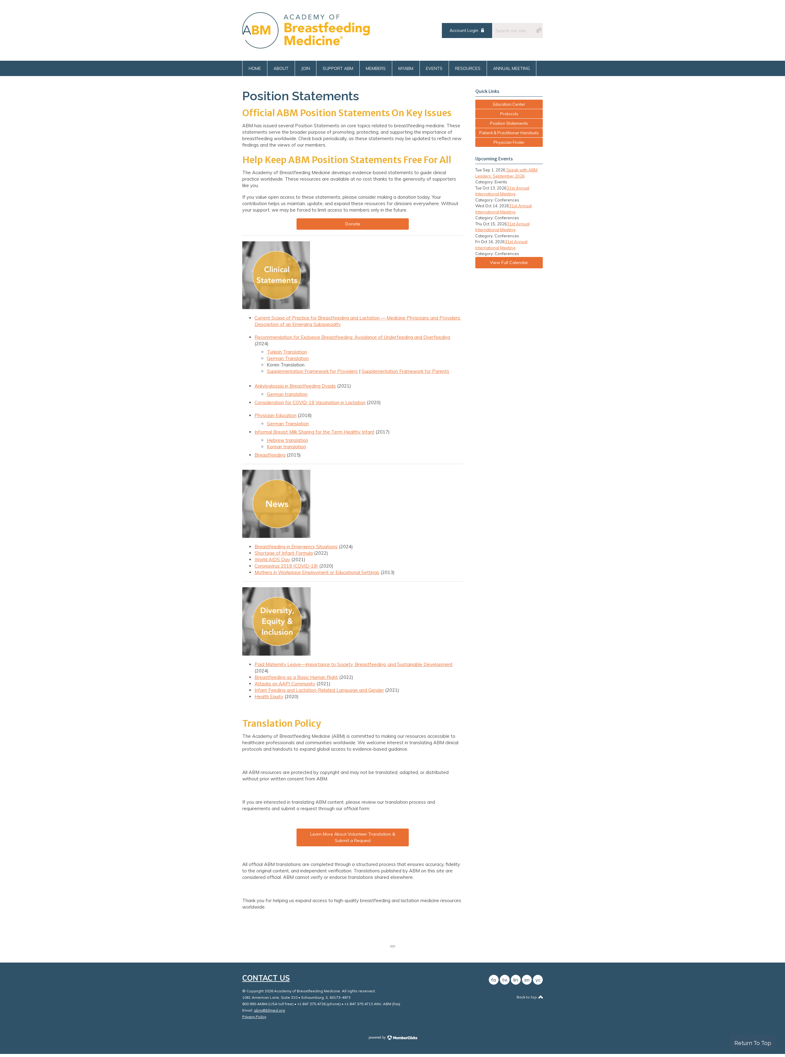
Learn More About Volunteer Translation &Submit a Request (352, 837)
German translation (287, 394)
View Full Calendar (509, 262)
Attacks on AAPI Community (285, 684)
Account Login (464, 30)
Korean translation (286, 447)
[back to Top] (392, 946)
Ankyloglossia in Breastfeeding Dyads (295, 386)
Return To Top (752, 1043)
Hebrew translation (287, 440)
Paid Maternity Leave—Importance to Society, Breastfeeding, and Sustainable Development (354, 664)
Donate (352, 224)
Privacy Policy (254, 1016)
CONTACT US (266, 977)
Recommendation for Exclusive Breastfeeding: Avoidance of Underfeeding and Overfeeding (352, 337)
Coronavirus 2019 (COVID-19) (286, 566)
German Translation (288, 358)
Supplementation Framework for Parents (405, 371)
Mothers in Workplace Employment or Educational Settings (317, 572)
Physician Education (276, 415)
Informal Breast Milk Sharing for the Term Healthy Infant (314, 432)
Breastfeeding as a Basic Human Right (296, 677)
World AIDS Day (272, 559)
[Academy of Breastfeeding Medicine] (306, 47)
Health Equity (269, 696)
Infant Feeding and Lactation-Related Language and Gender (319, 690)
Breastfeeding (270, 455)
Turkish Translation (287, 352)
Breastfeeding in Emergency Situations (296, 547)
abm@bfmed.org (269, 1010)
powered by (378, 1037)
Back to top (527, 997)
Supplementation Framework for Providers (312, 371)
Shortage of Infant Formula (284, 553)
